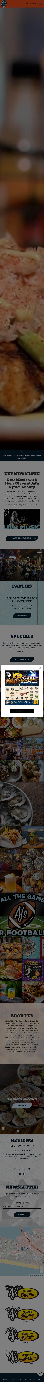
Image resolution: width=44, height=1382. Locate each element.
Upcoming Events (22, 711)
